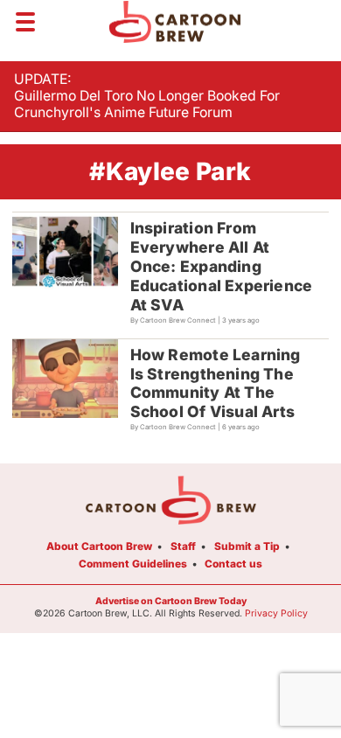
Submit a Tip (247, 546)
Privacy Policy (276, 613)
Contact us (233, 563)
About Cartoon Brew (99, 546)
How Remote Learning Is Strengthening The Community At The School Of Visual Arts (215, 383)
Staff (183, 546)
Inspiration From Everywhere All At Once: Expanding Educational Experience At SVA (221, 266)
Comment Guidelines (133, 563)
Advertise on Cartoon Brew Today (171, 601)
